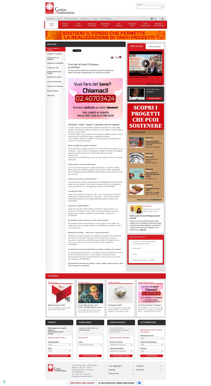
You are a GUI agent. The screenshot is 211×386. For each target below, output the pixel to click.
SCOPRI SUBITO (154, 98)
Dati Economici (105, 19)
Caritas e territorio (65, 25)
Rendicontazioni (52, 91)
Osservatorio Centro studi (92, 25)
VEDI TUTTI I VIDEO (154, 84)
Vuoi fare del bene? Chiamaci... (150, 305)
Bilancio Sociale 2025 (56, 305)
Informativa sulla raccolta (82, 383)
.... (139, 230)
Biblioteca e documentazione (159, 25)
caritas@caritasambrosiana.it (82, 376)
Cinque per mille (53, 68)
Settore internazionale (145, 25)
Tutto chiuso (149, 157)
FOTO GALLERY (155, 47)
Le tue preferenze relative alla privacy (116, 383)
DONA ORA (51, 25)
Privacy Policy (114, 373)
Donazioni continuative (55, 63)
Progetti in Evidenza (54, 54)
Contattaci (140, 366)
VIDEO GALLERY (136, 46)
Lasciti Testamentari (54, 82)
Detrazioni (50, 95)
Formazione (85, 19)
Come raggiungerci (115, 366)
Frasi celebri (136, 248)
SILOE (134, 254)
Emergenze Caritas (132, 25)
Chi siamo (50, 19)
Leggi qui (143, 230)
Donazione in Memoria (55, 86)
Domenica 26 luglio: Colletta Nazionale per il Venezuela (153, 143)
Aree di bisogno (118, 25)
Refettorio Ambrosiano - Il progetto (143, 260)
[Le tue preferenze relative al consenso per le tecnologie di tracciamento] (4, 381)
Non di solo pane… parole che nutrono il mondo (152, 174)
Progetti (95, 19)
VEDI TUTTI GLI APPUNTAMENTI (149, 200)
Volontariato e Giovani (105, 25)
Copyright (112, 370)
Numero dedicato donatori (53, 49)
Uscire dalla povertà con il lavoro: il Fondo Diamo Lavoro (90, 306)
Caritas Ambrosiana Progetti (54, 72)
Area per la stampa (71, 19)
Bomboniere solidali (54, 77)
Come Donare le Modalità (53, 58)
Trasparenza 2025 (115, 305)
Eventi (59, 19)
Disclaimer (140, 370)
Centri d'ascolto (78, 25)
